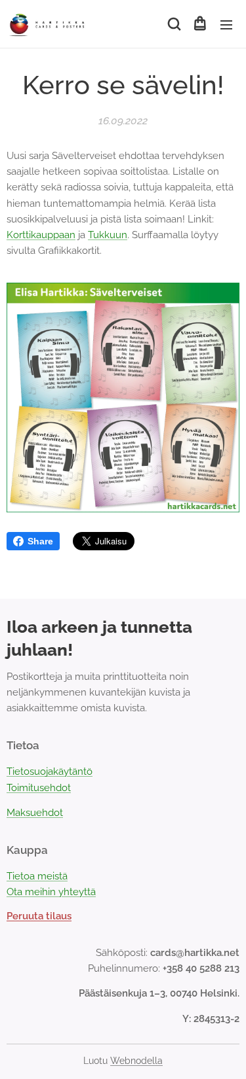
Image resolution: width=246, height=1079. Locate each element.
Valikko (226, 24)
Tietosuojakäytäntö (49, 771)
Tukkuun (107, 235)
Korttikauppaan (41, 235)
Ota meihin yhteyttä (51, 892)
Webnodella (136, 1060)
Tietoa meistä (37, 876)
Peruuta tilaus (39, 916)
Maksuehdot (35, 813)
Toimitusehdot (39, 788)
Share (40, 541)
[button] (173, 24)
